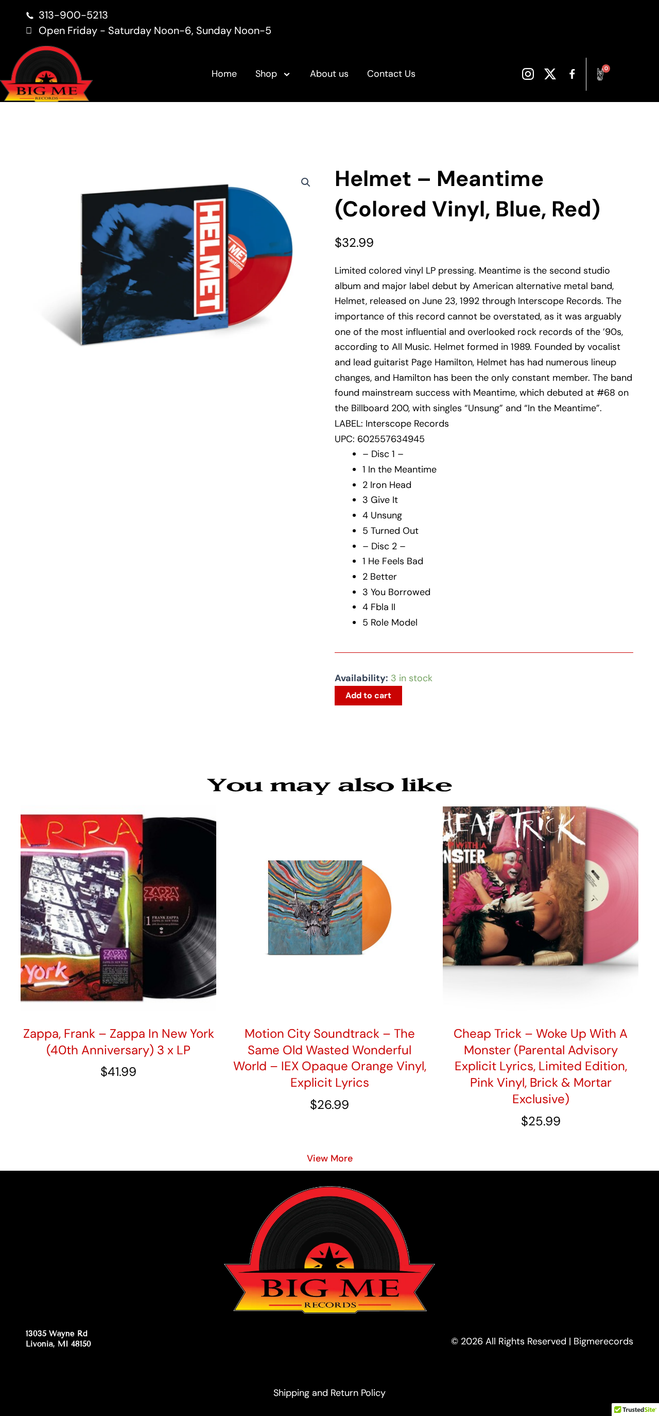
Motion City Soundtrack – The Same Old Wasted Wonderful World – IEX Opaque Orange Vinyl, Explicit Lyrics (329, 1057)
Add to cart (368, 695)
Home (224, 74)
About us (329, 74)
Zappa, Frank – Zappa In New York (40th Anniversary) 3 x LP (118, 1041)
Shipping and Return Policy (329, 1393)
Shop (266, 74)
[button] (306, 182)
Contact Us (391, 74)
